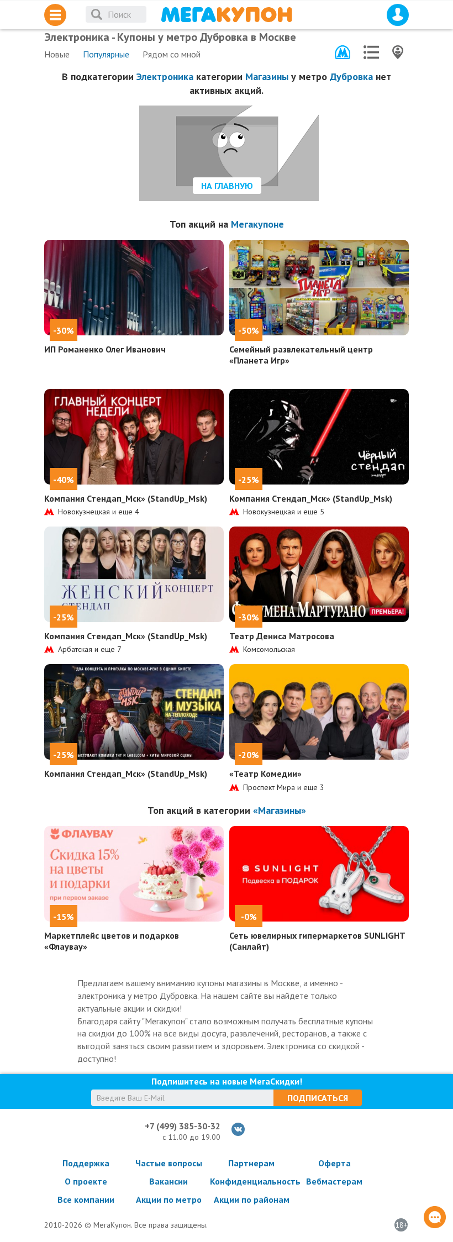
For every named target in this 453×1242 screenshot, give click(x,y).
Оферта (334, 1163)
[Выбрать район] (371, 52)
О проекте (86, 1181)
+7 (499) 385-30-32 (182, 1126)
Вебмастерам (334, 1181)
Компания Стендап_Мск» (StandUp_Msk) (125, 498)
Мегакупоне (257, 224)
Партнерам (251, 1163)
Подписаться (317, 1097)
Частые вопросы (168, 1163)
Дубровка (351, 76)
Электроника (164, 76)
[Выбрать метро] (342, 52)
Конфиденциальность (251, 1181)
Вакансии (168, 1181)
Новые (57, 54)
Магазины (266, 76)
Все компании (85, 1199)
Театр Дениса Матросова (281, 635)
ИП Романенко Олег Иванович (105, 349)
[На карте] (397, 52)
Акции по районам (251, 1199)
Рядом (172, 54)
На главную (227, 185)
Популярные (106, 54)
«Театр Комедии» (265, 773)
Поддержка (85, 1163)
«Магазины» (279, 810)
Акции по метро (169, 1199)
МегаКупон (226, 14)
